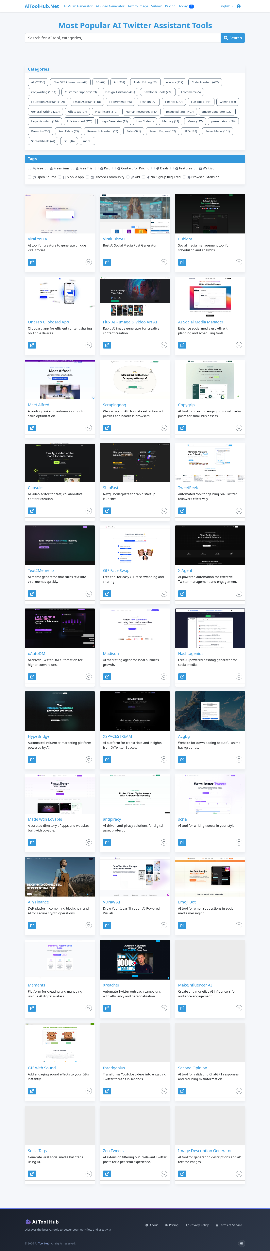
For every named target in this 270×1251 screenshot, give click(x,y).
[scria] (210, 794)
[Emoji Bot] (210, 877)
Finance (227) (173, 102)
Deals (163, 168)
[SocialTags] (60, 1125)
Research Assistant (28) (102, 131)
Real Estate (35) (69, 131)
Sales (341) (134, 131)
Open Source (46, 177)
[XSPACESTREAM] (135, 711)
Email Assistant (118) (87, 102)
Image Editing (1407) (180, 111)
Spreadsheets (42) (43, 141)
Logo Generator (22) (114, 121)
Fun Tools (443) (201, 102)
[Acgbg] (210, 711)
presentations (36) (223, 121)
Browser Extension (205, 177)
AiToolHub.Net (42, 6)
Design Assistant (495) (120, 92)
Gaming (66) (228, 102)
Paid (106, 168)
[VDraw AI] (135, 877)
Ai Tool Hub (45, 1221)
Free (39, 168)
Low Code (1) (145, 121)
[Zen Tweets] (135, 1125)
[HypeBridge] (60, 711)
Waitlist (208, 168)
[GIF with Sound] (60, 1042)
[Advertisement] (120, 56)
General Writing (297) (45, 111)
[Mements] (60, 960)
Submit (156, 6)
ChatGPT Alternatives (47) (70, 82)
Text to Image (138, 6)
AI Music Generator (78, 6)
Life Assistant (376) (79, 121)
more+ (87, 141)
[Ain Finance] (60, 877)
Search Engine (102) (162, 131)
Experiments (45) (120, 102)
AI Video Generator (110, 6)
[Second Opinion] (210, 1042)
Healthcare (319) (106, 111)
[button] (240, 6)
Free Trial (86, 168)
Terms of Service (230, 1225)
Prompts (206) (40, 131)
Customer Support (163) (81, 92)
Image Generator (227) (217, 111)
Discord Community (109, 177)
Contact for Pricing (134, 168)
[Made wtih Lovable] (60, 794)
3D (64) (100, 82)
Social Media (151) (218, 131)
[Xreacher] (135, 960)
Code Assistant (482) (205, 82)
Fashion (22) (148, 102)
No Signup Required (165, 177)
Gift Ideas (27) (77, 111)
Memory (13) (170, 121)
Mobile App (75, 177)
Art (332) (119, 82)
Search (235, 38)
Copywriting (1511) (43, 92)
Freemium (61, 168)
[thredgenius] (135, 1042)
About (153, 1225)
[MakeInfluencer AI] (210, 960)
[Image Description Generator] (210, 1125)
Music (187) (195, 121)
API (137, 177)
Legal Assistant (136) (45, 121)
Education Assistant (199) (48, 102)
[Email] (241, 1243)
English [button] (225, 6)
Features (185, 168)
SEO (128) (190, 131)
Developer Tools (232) (157, 92)
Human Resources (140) (141, 111)
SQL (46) (69, 141)
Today (185, 6)
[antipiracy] (135, 794)
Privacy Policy (199, 1225)
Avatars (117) (174, 82)
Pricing (170, 6)
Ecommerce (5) (191, 92)
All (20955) (38, 82)
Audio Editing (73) (145, 82)
